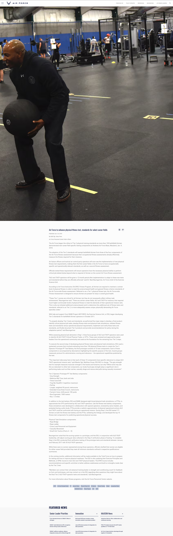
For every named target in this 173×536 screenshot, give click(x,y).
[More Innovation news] (96, 513)
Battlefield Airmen (78, 489)
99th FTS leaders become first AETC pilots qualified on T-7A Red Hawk (111, 525)
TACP (97, 489)
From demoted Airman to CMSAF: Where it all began (60, 519)
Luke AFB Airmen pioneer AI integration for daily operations (86, 525)
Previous (8, 114)
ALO (93, 489)
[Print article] (119, 230)
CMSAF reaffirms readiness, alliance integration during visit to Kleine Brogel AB (60, 532)
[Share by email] (123, 230)
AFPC (55, 486)
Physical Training (101, 486)
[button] (2, 3)
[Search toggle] (170, 3)
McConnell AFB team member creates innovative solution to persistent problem (85, 519)
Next (164, 114)
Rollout (107, 486)
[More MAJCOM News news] (122, 513)
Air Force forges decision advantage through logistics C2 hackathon (112, 532)
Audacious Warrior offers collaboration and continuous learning (111, 519)
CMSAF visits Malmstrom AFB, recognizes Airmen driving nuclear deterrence (60, 525)
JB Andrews (93, 486)
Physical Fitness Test (85, 486)
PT (70, 486)
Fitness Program (87, 489)
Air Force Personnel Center (63, 486)
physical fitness (76, 486)
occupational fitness (115, 486)
